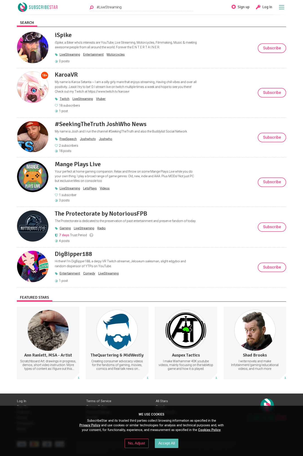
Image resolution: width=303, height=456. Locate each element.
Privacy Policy (89, 425)
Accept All (166, 443)
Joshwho (105, 139)
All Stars (162, 401)
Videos (105, 188)
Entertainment (93, 54)
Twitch (64, 99)
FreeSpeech (68, 139)
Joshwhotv (88, 139)
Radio (101, 228)
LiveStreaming (70, 54)
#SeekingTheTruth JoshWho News (100, 124)
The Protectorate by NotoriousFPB (101, 213)
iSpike (63, 35)
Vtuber (101, 99)
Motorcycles (116, 54)
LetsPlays (90, 188)
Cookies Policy (209, 430)
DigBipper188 (73, 254)
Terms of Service (98, 401)
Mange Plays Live (78, 164)
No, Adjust (136, 443)
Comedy (89, 273)
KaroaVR (66, 74)
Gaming (65, 228)
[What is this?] (91, 235)
